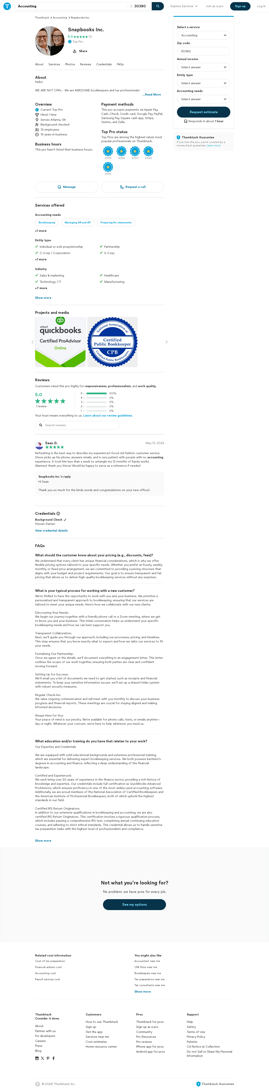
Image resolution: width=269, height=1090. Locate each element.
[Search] (158, 6)
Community (144, 1032)
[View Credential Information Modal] (57, 513)
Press (38, 1046)
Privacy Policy (196, 1037)
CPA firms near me (145, 967)
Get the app (94, 1032)
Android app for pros (150, 1051)
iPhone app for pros (150, 1046)
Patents (192, 1042)
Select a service (188, 27)
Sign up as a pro (147, 1027)
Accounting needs (190, 91)
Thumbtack (42, 17)
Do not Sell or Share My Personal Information (209, 1054)
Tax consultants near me (149, 985)
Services (54, 64)
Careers (40, 1041)
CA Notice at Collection (203, 1046)
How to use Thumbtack (102, 1022)
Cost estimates (96, 1042)
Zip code (183, 43)
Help (190, 1022)
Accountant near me (147, 961)
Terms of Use (196, 1032)
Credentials (104, 64)
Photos (70, 64)
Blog (38, 1051)
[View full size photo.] (60, 342)
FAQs (120, 64)
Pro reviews (144, 1042)
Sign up (91, 1027)
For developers (45, 1036)
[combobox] (71, 6)
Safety (191, 1027)
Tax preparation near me (149, 979)
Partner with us (45, 1031)
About (39, 64)
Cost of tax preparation (50, 961)
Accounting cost (45, 973)
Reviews (85, 64)
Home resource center (101, 1046)
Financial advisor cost (48, 967)
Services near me (97, 1037)
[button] (50, 41)
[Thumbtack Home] (7, 6)
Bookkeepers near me (147, 973)
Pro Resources (146, 1037)
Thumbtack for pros (150, 1022)
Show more (142, 991)
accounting (60, 17)
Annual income (187, 59)
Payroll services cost (47, 979)
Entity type (185, 75)
